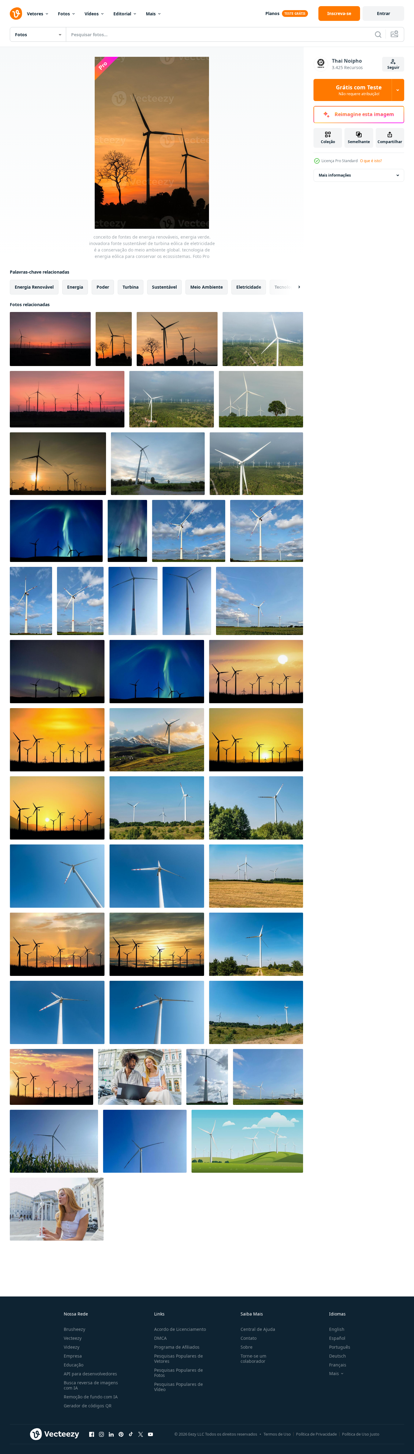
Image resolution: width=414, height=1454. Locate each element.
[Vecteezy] (16, 13)
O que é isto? (371, 160)
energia (75, 287)
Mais (151, 14)
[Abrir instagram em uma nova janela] (101, 1434)
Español (337, 1338)
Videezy (71, 1347)
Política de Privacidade (316, 1434)
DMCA (160, 1338)
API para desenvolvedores (90, 1374)
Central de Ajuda (258, 1329)
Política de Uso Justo (360, 1434)
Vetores (35, 14)
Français (337, 1365)
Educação (73, 1365)
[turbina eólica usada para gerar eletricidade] (256, 671)
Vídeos (92, 14)
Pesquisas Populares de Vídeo (178, 1386)
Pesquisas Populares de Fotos (178, 1372)
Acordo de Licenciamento (180, 1329)
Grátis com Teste (359, 90)
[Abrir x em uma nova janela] (140, 1434)
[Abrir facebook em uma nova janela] (91, 1434)
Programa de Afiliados (176, 1347)
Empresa (73, 1356)
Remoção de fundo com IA (91, 1397)
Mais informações (335, 175)
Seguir (393, 67)
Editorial (122, 14)
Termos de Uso (277, 1434)
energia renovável (34, 287)
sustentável (164, 287)
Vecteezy (73, 1338)
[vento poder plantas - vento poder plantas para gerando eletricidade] (188, 531)
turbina (131, 287)
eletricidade (248, 287)
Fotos (64, 14)
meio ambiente (206, 287)
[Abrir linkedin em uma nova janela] (111, 1434)
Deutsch (337, 1356)
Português (339, 1347)
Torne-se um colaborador (253, 1358)
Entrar (383, 13)
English (336, 1329)
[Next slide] (294, 287)
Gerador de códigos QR (88, 1406)
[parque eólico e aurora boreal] (56, 531)
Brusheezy (74, 1329)
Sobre (247, 1347)
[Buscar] (378, 34)
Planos (272, 13)
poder (103, 287)
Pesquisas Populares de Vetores (178, 1358)
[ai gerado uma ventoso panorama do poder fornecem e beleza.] (247, 1141)
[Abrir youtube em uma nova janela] (150, 1434)
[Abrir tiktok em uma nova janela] (130, 1434)
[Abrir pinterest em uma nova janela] (121, 1434)
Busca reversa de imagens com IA (91, 1385)
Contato (248, 1338)
